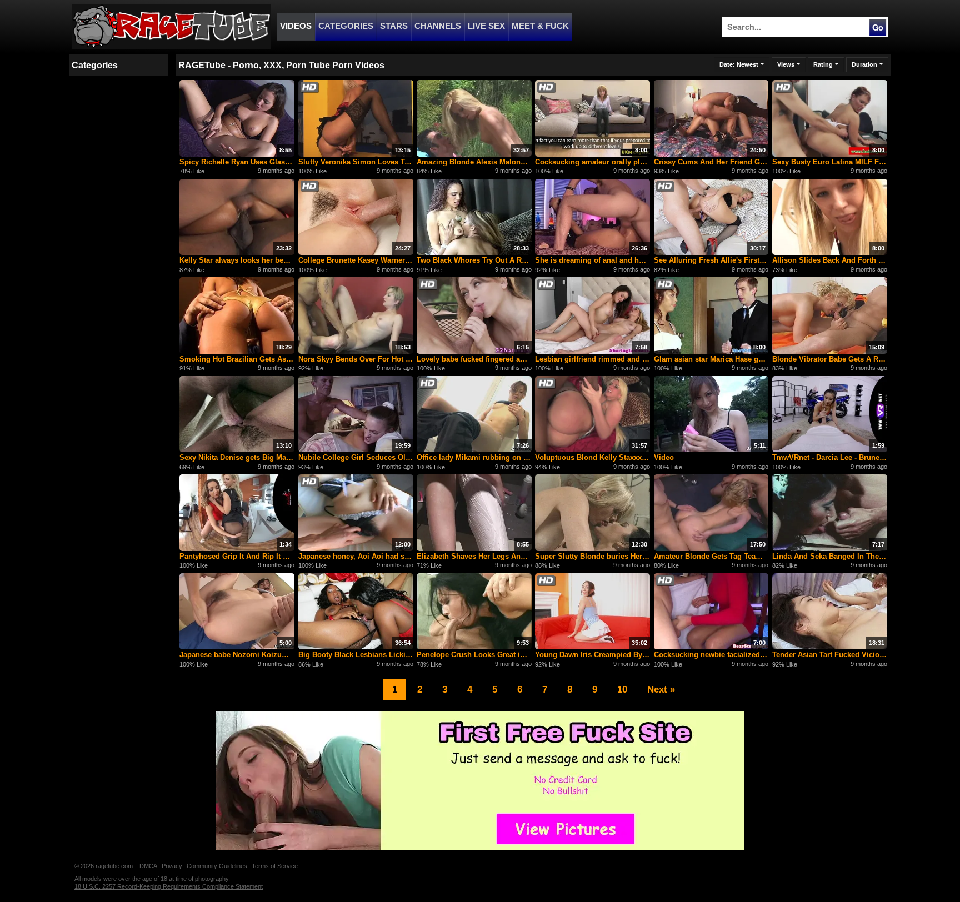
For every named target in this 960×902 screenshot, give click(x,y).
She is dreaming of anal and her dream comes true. (592, 260)
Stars (394, 26)
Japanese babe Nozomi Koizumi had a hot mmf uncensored (236, 654)
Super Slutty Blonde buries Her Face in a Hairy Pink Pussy (592, 556)
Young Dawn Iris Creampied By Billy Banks (592, 654)
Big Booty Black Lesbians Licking (355, 654)
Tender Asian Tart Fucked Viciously (829, 654)
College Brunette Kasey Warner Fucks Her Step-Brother (355, 260)
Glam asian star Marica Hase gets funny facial (711, 359)
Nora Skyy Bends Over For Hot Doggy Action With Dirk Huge (355, 359)
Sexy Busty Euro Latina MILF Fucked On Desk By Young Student (829, 162)
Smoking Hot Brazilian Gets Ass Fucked (236, 359)
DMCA (148, 866)
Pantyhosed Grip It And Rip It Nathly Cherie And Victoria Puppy (236, 556)
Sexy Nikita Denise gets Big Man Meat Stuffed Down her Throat (236, 457)
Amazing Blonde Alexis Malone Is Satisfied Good (474, 162)
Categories (345, 26)
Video (664, 457)
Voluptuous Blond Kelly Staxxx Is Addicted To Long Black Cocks (592, 457)
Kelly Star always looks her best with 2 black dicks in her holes (236, 260)
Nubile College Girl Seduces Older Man (355, 457)
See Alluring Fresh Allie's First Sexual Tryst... (711, 260)
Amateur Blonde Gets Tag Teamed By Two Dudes (711, 556)
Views (785, 64)
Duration (864, 64)
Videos (296, 26)
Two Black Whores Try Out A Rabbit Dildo (474, 260)
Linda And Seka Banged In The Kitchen (829, 556)
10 (622, 689)
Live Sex (486, 26)
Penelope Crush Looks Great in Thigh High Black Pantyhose (474, 654)
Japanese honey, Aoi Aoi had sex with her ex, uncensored (355, 556)
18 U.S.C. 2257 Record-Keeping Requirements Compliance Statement (168, 886)
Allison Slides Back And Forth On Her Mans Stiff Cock (829, 260)
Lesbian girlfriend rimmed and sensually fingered (592, 359)
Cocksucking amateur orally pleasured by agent (592, 162)
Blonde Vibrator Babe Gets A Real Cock (829, 359)
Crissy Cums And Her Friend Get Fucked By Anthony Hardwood (711, 162)
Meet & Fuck (540, 26)
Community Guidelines (217, 866)
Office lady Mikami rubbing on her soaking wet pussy (474, 457)
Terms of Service (275, 866)
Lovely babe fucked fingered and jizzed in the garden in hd (474, 359)
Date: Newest (738, 64)
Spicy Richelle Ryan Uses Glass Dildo (236, 162)
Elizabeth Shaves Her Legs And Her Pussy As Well (474, 556)
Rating (823, 64)
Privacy (172, 866)
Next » (661, 689)
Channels (437, 26)
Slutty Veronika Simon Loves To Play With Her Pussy (355, 162)
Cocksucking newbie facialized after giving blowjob (711, 654)
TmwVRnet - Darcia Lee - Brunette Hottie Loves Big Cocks (829, 457)
